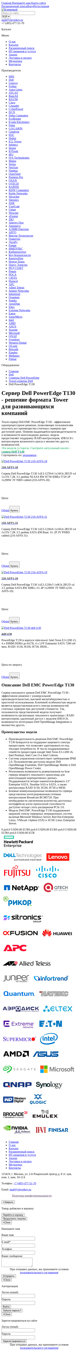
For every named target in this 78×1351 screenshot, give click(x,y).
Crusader (14, 105)
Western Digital (17, 342)
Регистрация (41, 6)
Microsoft (14, 333)
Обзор (5, 510)
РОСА (13, 274)
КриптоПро (16, 258)
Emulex (13, 352)
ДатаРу (13, 242)
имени (32, 455)
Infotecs (13, 144)
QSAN (13, 180)
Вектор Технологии (21, 235)
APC (12, 284)
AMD (12, 323)
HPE (11, 76)
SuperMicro (15, 316)
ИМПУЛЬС (16, 248)
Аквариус (15, 225)
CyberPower (16, 109)
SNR (12, 203)
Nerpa (12, 164)
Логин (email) (9, 1292)
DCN (12, 112)
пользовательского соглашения (39, 1272)
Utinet (12, 209)
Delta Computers (18, 115)
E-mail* (6, 1242)
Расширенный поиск (21, 48)
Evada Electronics (19, 122)
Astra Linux (15, 89)
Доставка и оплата (20, 57)
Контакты (15, 64)
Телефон (6, 1249)
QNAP (13, 336)
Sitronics (14, 199)
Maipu (12, 160)
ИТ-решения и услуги (22, 51)
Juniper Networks (19, 290)
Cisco (12, 102)
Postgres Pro (16, 177)
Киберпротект (17, 251)
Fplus (12, 125)
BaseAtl (13, 96)
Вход (30, 6)
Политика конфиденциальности (32, 1195)
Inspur (12, 148)
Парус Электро (18, 264)
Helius (12, 138)
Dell (11, 79)
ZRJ (11, 219)
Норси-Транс (17, 261)
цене (25, 455)
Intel (11, 320)
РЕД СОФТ (16, 268)
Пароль (6, 1299)
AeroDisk (14, 303)
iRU (11, 154)
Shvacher (14, 196)
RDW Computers (19, 190)
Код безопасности (20, 255)
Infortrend (14, 294)
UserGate (14, 206)
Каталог (14, 44)
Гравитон (14, 238)
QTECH (14, 183)
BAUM (13, 99)
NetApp (13, 167)
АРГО (12, 232)
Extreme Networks (19, 310)
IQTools (13, 151)
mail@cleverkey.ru (12, 19)
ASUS (12, 326)
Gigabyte (14, 131)
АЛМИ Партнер (19, 229)
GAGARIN (15, 128)
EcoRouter (15, 118)
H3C (11, 135)
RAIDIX (14, 186)
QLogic (13, 346)
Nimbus (13, 170)
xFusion (13, 216)
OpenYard (14, 173)
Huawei (13, 281)
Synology (14, 339)
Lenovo (13, 83)
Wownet (13, 212)
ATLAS (13, 92)
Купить (14, 510)
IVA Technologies (19, 157)
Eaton (12, 313)
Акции (13, 54)
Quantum (14, 297)
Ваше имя (7, 1234)
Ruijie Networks (18, 193)
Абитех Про (16, 222)
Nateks (13, 300)
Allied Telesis (16, 287)
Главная (14, 1141)
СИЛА (13, 277)
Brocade (13, 349)
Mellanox (14, 355)
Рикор (12, 271)
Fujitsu (13, 86)
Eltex (12, 307)
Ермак (13, 245)
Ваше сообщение (11, 1256)
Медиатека (15, 61)
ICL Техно (15, 141)
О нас (12, 41)
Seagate (13, 329)
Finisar (13, 359)
